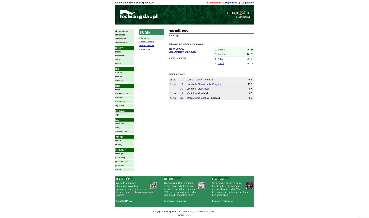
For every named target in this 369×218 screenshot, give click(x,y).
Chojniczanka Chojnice (209, 84)
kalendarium (120, 38)
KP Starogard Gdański (198, 98)
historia (118, 76)
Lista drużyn (144, 49)
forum (118, 90)
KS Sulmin (192, 93)
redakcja (119, 154)
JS (181, 79)
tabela (118, 52)
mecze (118, 63)
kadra (117, 59)
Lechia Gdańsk (194, 79)
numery (118, 144)
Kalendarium (214, 2)
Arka (220, 59)
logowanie (119, 105)
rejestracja (120, 101)
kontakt (181, 215)
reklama (119, 169)
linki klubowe (121, 131)
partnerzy (119, 165)
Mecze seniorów (146, 45)
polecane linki (121, 161)
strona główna (121, 31)
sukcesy (119, 80)
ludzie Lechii (120, 123)
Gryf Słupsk (203, 89)
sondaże (119, 97)
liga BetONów (121, 93)
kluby (117, 127)
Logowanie (248, 2)
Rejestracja (231, 2)
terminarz (119, 55)
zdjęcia (118, 114)
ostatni (118, 140)
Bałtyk (221, 63)
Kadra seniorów (146, 42)
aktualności (120, 35)
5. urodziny (120, 157)
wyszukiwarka (121, 43)
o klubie (118, 73)
